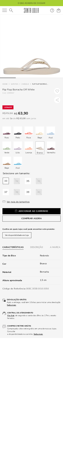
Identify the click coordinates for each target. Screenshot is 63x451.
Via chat (10, 315)
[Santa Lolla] (31, 10)
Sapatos (14, 84)
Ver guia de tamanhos (18, 201)
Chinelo (25, 84)
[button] (6, 181)
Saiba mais (11, 305)
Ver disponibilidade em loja (17, 235)
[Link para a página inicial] (4, 84)
